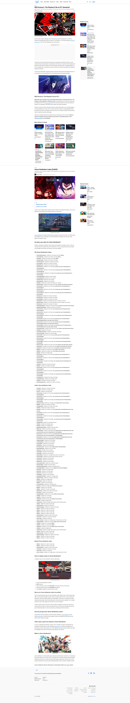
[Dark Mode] (90, 2)
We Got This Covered (83, 689)
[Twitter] (94, 673)
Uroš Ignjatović (47, 160)
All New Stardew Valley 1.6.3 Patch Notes (39, 134)
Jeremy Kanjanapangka (59, 138)
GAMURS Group (93, 696)
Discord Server (58, 626)
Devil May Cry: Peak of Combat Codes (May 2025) (91, 206)
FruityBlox (85, 692)
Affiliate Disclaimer (38, 678)
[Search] (87, 2)
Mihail (88, 199)
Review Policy (37, 680)
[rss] (89, 673)
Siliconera (76, 689)
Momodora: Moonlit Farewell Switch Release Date (70, 153)
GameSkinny (76, 690)
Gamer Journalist (69, 690)
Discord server (40, 616)
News (42, 1)
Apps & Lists (52, 1)
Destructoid (93, 689)
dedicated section (38, 118)
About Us (36, 677)
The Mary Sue (93, 690)
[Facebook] (91, 673)
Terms (44, 678)
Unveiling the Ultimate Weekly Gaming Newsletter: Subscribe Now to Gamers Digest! (39, 155)
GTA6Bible (70, 693)
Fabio (60, 235)
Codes (57, 1)
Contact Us (44, 677)
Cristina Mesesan (38, 136)
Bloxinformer (93, 692)
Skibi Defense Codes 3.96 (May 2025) (90, 222)
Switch (61, 1)
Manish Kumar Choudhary (89, 217)
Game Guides (46, 1)
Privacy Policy (45, 680)
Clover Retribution (65, 614)
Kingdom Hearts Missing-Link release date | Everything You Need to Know (69, 135)
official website (48, 102)
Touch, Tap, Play (69, 692)
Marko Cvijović (68, 139)
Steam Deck (65, 1)
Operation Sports (84, 690)
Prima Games (70, 689)
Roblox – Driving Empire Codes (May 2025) (91, 189)
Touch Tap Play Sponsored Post (38, 162)
